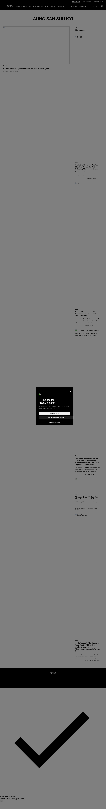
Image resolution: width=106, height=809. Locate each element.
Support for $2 (54, 413)
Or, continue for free (54, 422)
